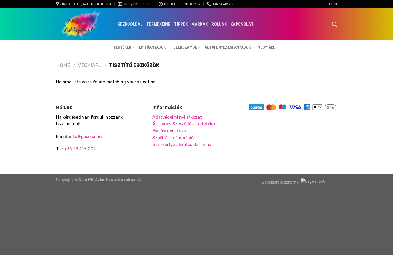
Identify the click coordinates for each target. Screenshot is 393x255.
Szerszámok (185, 47)
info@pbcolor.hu (85, 136)
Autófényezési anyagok (228, 47)
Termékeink (158, 24)
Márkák (199, 24)
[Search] (334, 24)
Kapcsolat (242, 24)
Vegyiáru (266, 47)
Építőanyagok (152, 47)
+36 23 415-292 (80, 148)
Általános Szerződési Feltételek (184, 123)
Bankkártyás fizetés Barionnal (182, 144)
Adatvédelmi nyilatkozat (177, 117)
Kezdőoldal (130, 24)
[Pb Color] (83, 24)
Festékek (122, 47)
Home (63, 65)
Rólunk (219, 24)
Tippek (181, 24)
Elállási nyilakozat (170, 130)
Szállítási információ (173, 137)
